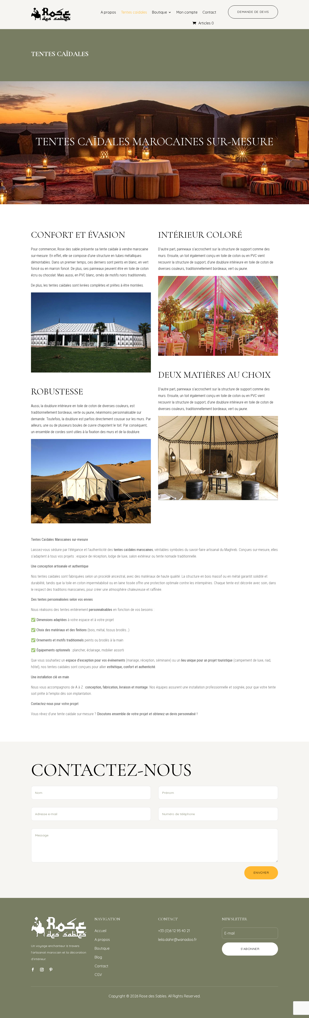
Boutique (159, 12)
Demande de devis (253, 12)
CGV (98, 974)
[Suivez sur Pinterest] (51, 969)
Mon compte (186, 12)
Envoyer (261, 873)
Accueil (100, 930)
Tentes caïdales (134, 12)
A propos (108, 12)
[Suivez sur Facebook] (32, 969)
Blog (98, 957)
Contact (209, 12)
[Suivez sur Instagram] (41, 969)
